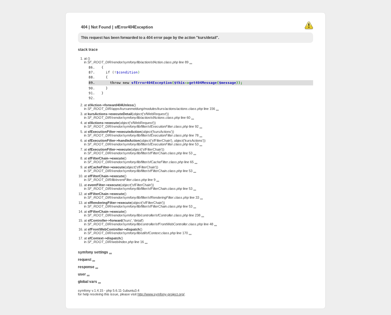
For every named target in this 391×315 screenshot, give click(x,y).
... (190, 62)
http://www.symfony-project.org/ (161, 294)
